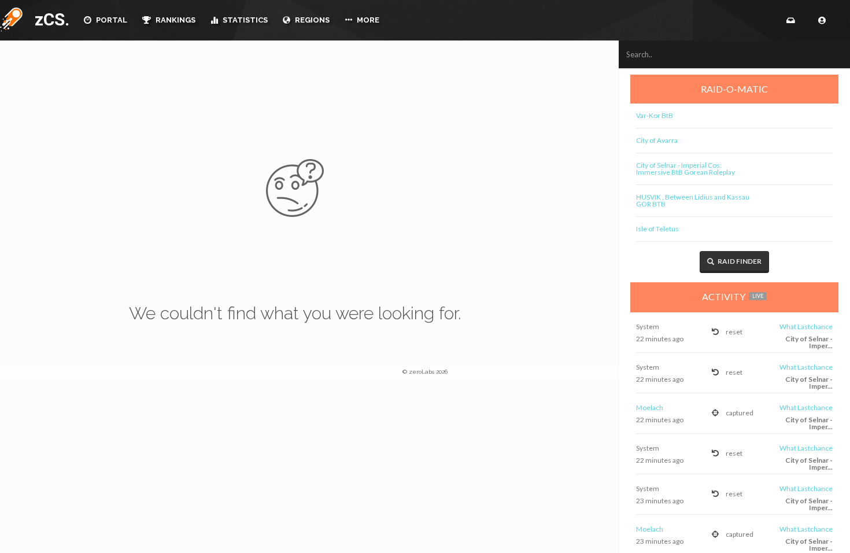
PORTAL (110, 20)
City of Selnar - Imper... (809, 342)
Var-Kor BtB (654, 115)
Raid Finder (739, 261)
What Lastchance (806, 326)
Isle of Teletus (657, 228)
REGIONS (311, 20)
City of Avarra (657, 140)
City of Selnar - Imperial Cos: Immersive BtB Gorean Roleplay (685, 168)
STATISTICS (244, 20)
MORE (367, 20)
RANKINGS (174, 20)
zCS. (49, 19)
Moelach (649, 407)
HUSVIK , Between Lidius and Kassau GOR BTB (692, 200)
